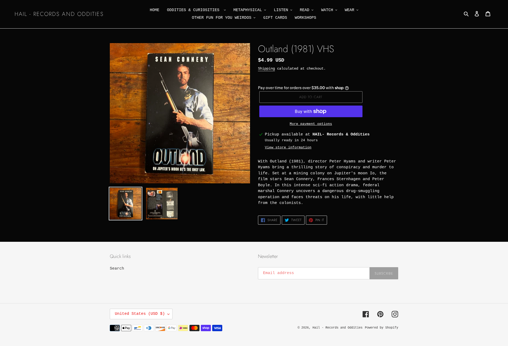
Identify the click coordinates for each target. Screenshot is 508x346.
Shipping (266, 68)
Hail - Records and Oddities (59, 14)
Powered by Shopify (381, 328)
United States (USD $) (140, 314)
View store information (288, 147)
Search (117, 268)
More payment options (311, 124)
